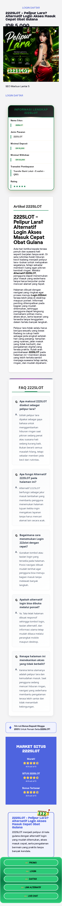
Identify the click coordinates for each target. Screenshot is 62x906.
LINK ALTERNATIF (33, 888)
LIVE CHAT (33, 897)
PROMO (33, 862)
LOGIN (26, 7)
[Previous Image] (5, 54)
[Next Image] (56, 54)
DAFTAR (35, 7)
